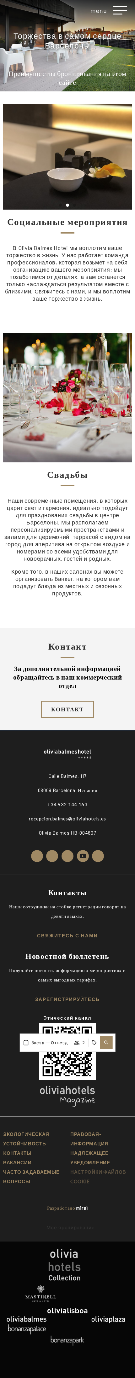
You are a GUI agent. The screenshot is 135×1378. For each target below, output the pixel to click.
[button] (106, 1042)
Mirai (82, 1208)
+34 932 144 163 (67, 804)
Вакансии (17, 1162)
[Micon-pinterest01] (98, 856)
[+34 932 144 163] (15, 10)
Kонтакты (17, 1153)
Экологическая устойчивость (26, 1138)
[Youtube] (83, 856)
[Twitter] (67, 856)
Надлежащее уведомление (90, 1157)
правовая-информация (89, 1138)
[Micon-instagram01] (37, 856)
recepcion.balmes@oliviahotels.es (67, 818)
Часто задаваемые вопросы (31, 1176)
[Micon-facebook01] (52, 856)
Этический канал (67, 1018)
